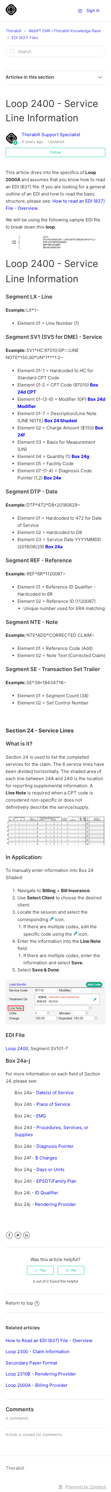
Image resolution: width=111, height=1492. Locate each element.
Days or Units (50, 1169)
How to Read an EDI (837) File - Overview (49, 1340)
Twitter (18, 1235)
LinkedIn (26, 1235)
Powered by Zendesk (86, 1486)
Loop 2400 (17, 1048)
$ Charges (46, 1158)
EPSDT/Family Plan (56, 1181)
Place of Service (53, 1104)
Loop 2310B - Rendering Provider (41, 1374)
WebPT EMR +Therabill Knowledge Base (64, 30)
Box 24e (52, 478)
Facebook (9, 1235)
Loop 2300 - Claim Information (38, 1351)
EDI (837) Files (25, 37)
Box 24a (54, 546)
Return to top (19, 1303)
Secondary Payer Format (31, 1363)
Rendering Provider (55, 1204)
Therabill (13, 30)
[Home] (11, 13)
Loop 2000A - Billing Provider (36, 1385)
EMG (41, 1116)
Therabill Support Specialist (51, 134)
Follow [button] (55, 152)
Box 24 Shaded (60, 420)
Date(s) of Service (55, 1092)
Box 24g (80, 456)
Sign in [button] (92, 10)
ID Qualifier (46, 1193)
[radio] (40, 1270)
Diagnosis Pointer (55, 1146)
